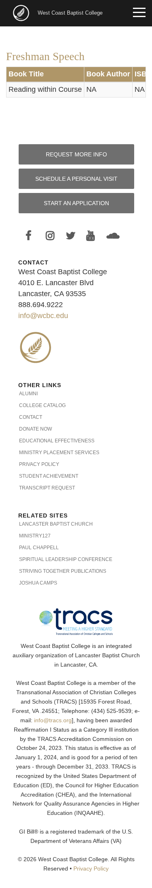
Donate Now (35, 429)
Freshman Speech (45, 56)
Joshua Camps (38, 583)
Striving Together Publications (62, 571)
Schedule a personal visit (76, 178)
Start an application (76, 203)
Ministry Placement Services (59, 452)
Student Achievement (48, 476)
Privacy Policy (39, 464)
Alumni (28, 393)
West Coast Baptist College (70, 13)
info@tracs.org (53, 720)
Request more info (76, 154)
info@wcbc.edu (43, 316)
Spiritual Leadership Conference (65, 559)
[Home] (22, 12)
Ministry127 (35, 536)
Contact (30, 417)
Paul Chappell (39, 547)
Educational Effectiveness (56, 441)
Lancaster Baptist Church (56, 524)
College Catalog (42, 405)
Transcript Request (47, 488)
